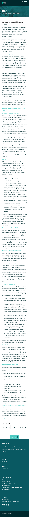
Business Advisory (6, 464)
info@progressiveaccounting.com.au (10, 418)
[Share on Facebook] (3, 427)
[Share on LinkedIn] (14, 427)
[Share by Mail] (25, 427)
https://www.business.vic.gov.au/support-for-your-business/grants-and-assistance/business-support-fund (14, 405)
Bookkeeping (5, 461)
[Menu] (25, 1)
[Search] (21, 1)
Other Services (5, 468)
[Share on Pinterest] (11, 427)
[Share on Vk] (20, 427)
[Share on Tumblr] (17, 427)
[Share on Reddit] (22, 427)
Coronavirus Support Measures (12, 22)
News (4, 10)
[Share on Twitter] (6, 427)
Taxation (4, 466)
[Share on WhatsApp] (9, 427)
